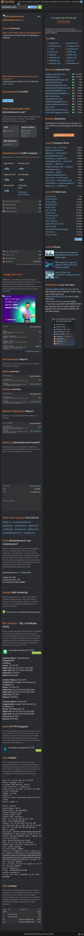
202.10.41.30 (51, 197)
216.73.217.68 (51, 210)
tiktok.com (53, 52)
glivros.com (50, 107)
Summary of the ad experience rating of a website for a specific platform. (21, 365)
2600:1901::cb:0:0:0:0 (54, 224)
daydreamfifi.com (52, 77)
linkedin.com (72, 55)
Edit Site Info (8, 101)
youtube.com (72, 43)
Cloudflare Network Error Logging (26, 133)
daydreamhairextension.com (57, 104)
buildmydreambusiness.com (56, 85)
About (51, 934)
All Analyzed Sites (30, 934)
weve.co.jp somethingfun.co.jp (59, 180)
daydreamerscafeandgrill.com (57, 93)
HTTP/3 (8, 145)
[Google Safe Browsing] (4, 611)
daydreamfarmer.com (54, 99)
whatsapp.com (73, 63)
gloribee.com (33, 529)
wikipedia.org (54, 60)
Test (39, 750)
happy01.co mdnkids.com (57, 186)
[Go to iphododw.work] (23, 20)
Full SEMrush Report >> (33, 351)
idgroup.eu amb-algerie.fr (56, 153)
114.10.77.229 (51, 227)
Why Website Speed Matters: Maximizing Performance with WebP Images (66, 255)
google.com (54, 43)
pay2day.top (8, 526)
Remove (53, 301)
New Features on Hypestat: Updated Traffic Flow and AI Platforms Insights (66, 265)
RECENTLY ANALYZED (34, 2)
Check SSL (36, 653)
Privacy (45, 934)
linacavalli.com (20, 529)
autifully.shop (8, 529)
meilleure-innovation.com (55, 74)
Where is (21, 442)
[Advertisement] (22, 57)
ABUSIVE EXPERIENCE (64, 2)
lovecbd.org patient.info (56, 158)
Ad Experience (15, 359)
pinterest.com (54, 63)
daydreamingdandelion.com (56, 102)
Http (10, 757)
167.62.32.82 (50, 218)
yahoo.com (71, 58)
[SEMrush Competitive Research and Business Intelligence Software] (13, 275)
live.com (70, 60)
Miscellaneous (10, 141)
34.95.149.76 (50, 213)
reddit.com (71, 52)
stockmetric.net (20, 526)
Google (15, 592)
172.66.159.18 (51, 202)
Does (17, 542)
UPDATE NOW (64, 22)
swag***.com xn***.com (56, 148)
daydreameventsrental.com (56, 110)
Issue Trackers (28, 127)
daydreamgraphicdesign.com (57, 80)
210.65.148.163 (51, 221)
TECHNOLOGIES (75, 2)
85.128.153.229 (51, 205)
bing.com (52, 55)
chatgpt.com (54, 58)
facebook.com (55, 46)
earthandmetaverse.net (12, 533)
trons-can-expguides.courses (57, 112)
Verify (15, 726)
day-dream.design (53, 96)
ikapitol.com (33, 526)
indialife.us (7, 522)
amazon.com (72, 49)
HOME (19, 2)
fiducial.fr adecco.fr (54, 164)
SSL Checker (20, 625)
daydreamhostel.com (54, 82)
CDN (6, 127)
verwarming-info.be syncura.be (59, 161)
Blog (40, 934)
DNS (10, 885)
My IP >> (78, 239)
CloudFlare (10, 131)
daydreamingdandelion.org (56, 91)
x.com (51, 49)
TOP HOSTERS (44, 2)
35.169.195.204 (51, 199)
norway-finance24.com (22, 522)
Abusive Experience (18, 411)
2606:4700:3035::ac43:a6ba (57, 229)
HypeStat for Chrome (65, 135)
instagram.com (73, 46)
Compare (33, 7)
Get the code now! (63, 321)
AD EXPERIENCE (53, 2)
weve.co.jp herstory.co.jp (57, 178)
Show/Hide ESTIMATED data (61, 289)
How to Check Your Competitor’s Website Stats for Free (67, 274)
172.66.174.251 (51, 235)
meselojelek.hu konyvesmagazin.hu (60, 183)
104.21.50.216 (8, 84)
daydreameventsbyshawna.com (58, 88)
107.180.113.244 (52, 216)
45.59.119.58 (50, 207)
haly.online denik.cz (54, 172)
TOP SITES (25, 2)
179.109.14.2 (50, 232)
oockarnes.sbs (29, 533)
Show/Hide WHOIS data (59, 297)
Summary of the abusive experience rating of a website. (20, 417)
